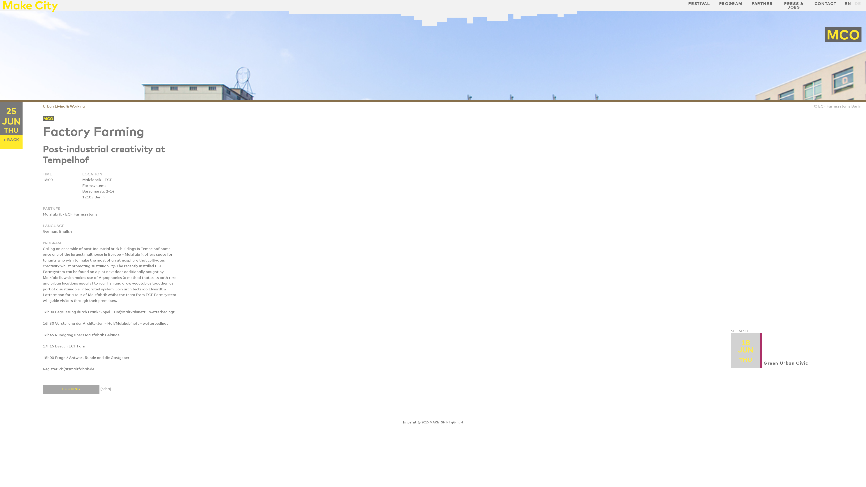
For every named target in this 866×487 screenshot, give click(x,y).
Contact (825, 4)
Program (730, 4)
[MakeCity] (30, 10)
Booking (71, 389)
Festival (699, 4)
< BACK (11, 140)
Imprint (410, 422)
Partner (762, 4)
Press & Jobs (794, 5)
